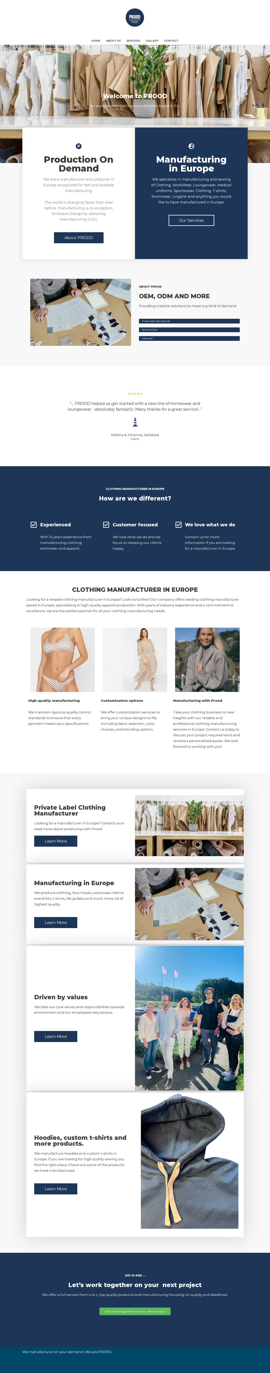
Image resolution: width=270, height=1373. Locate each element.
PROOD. (105, 1352)
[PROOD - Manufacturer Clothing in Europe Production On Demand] (135, 18)
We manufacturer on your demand (52, 1352)
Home (96, 40)
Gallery (152, 40)
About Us (113, 40)
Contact (171, 40)
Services (133, 40)
